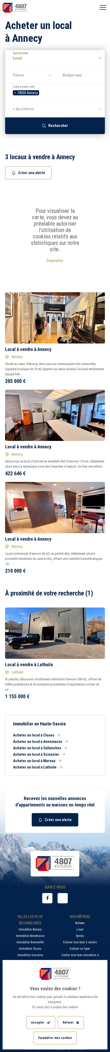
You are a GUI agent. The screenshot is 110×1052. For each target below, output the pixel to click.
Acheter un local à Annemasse (37, 741)
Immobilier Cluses (30, 948)
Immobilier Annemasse (30, 936)
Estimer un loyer (80, 948)
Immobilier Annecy (30, 929)
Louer (80, 929)
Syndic (80, 936)
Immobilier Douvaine (30, 955)
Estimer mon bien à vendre (80, 942)
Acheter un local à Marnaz (34, 760)
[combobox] (55, 92)
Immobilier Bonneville (30, 942)
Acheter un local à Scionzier (36, 754)
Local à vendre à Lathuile (29, 664)
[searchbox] (41, 92)
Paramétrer (55, 260)
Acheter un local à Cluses (33, 735)
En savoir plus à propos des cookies (55, 1007)
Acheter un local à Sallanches (37, 748)
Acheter (80, 923)
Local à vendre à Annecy (28, 349)
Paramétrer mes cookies (55, 1038)
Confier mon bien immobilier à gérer (80, 958)
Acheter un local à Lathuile (35, 767)
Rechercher (58, 125)
